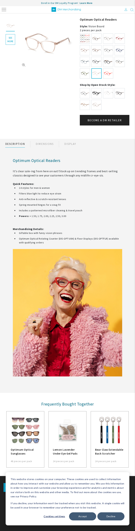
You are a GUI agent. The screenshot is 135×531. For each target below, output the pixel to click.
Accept (82, 516)
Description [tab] (15, 144)
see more (10, 39)
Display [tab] (70, 144)
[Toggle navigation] (4, 9)
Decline (111, 516)
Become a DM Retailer (105, 120)
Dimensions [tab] (45, 144)
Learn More (86, 3)
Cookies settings (54, 516)
